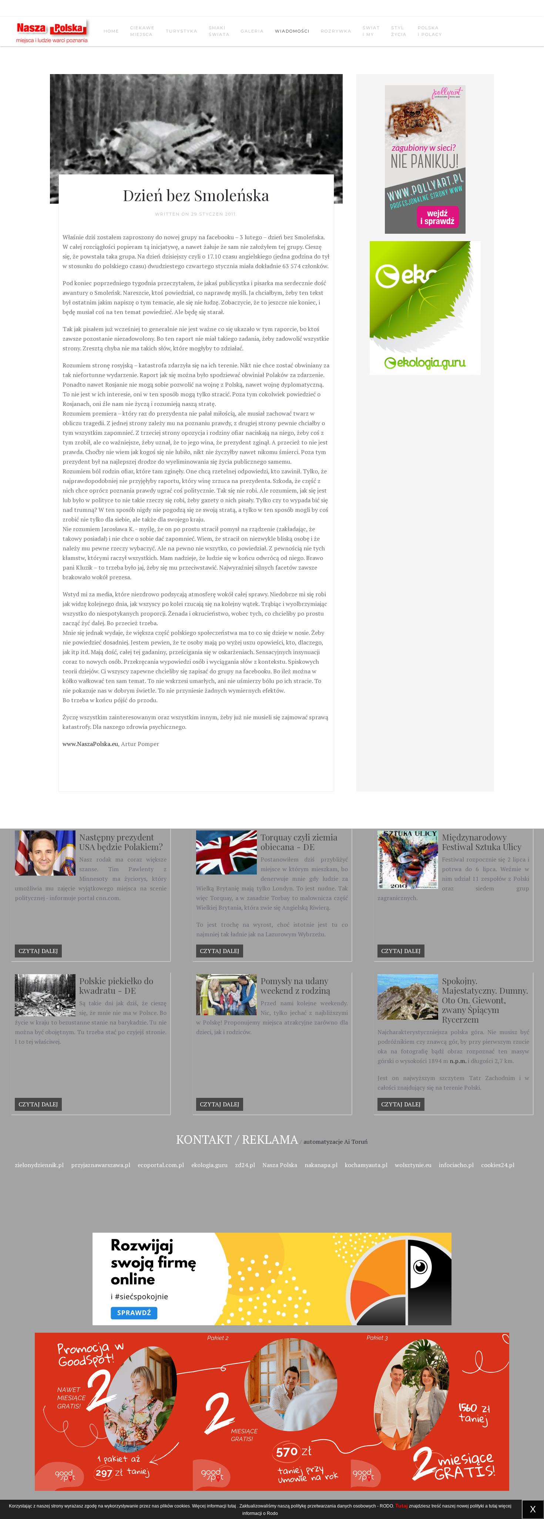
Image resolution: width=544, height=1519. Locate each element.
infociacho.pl (456, 1165)
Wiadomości (292, 31)
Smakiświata (219, 31)
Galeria (252, 31)
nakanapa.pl (321, 1165)
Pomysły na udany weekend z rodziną (295, 985)
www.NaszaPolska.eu (90, 744)
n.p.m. (458, 1061)
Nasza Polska (279, 1165)
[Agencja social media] (272, 1270)
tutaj (232, 1506)
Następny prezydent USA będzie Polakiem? (121, 841)
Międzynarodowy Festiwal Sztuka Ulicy (481, 841)
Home (111, 31)
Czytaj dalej (38, 951)
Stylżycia (399, 31)
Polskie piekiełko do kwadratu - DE (116, 985)
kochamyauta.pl (366, 1165)
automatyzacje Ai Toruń (335, 1141)
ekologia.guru (209, 1165)
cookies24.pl (497, 1165)
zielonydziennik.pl (39, 1165)
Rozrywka (336, 31)
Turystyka (182, 31)
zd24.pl (245, 1165)
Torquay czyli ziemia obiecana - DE (299, 841)
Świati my (371, 31)
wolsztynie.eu (413, 1165)
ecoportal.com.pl (161, 1165)
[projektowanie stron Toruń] (425, 159)
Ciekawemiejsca (142, 31)
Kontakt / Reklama (237, 1139)
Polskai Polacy (430, 31)
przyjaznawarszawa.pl (100, 1165)
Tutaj (401, 1506)
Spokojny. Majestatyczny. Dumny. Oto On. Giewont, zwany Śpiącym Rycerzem (485, 1000)
